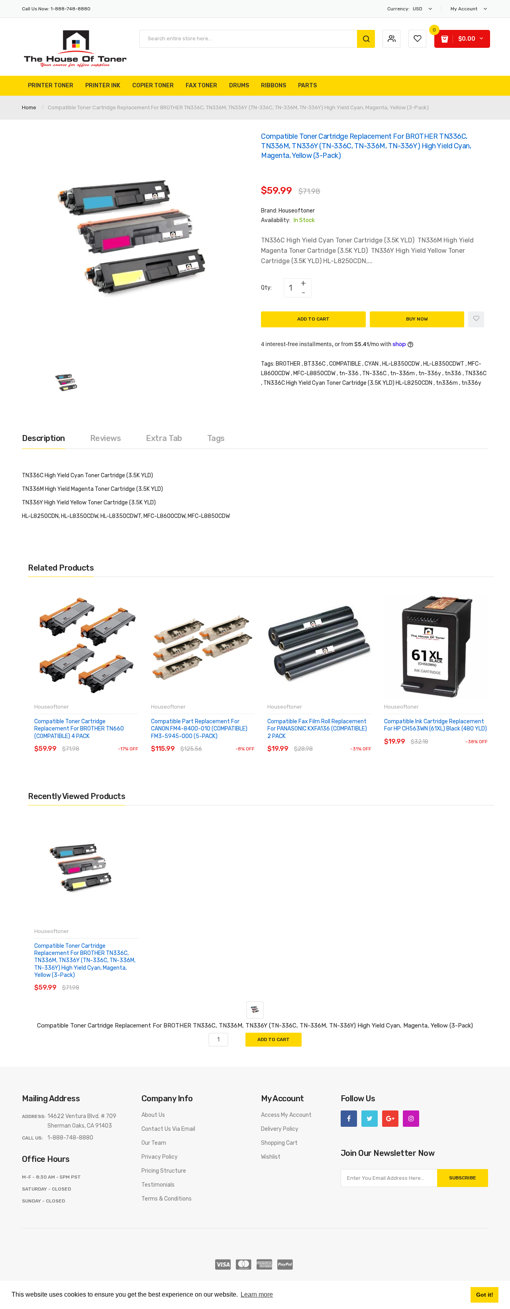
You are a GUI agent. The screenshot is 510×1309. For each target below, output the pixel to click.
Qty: (266, 287)
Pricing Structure (163, 1170)
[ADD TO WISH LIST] (107, 741)
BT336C (315, 363)
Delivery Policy (279, 1129)
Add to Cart (313, 319)
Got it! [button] (484, 1294)
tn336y (471, 383)
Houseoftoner (297, 210)
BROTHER (288, 363)
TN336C (475, 373)
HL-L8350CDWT (443, 363)
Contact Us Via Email (168, 1129)
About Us (153, 1115)
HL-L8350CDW (401, 363)
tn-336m (402, 373)
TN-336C (374, 373)
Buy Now (417, 319)
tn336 (453, 373)
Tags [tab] (216, 438)
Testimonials (158, 1184)
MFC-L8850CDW (314, 373)
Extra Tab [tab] (164, 438)
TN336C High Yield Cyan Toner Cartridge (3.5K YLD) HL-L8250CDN (347, 383)
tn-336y (429, 373)
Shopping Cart (279, 1143)
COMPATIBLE (345, 363)
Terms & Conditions (166, 1198)
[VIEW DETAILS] (91, 741)
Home (29, 107)
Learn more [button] (257, 1294)
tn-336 (349, 373)
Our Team (153, 1143)
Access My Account (286, 1115)
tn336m (447, 383)
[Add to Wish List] (476, 319)
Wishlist (270, 1156)
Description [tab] (43, 438)
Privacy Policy (159, 1156)
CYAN (372, 363)
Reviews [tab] (105, 438)
